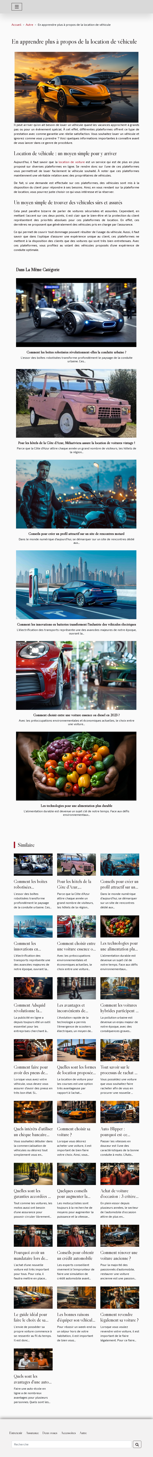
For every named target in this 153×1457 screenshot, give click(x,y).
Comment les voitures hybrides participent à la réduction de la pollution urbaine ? (119, 1013)
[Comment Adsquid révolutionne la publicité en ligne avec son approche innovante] (33, 988)
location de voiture (72, 162)
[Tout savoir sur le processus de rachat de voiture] (119, 1049)
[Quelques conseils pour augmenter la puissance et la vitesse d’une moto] (76, 1173)
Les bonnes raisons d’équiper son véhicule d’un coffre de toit (75, 1320)
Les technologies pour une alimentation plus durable (76, 805)
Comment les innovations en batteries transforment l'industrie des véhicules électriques (76, 624)
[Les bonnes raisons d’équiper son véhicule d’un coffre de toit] (76, 1297)
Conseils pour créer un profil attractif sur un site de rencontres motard (76, 533)
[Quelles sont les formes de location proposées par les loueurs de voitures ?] (76, 1049)
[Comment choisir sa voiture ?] (76, 1111)
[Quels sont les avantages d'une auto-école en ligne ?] (33, 1359)
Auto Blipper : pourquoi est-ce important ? (113, 1134)
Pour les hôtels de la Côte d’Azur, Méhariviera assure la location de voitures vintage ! (76, 442)
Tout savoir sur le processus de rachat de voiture (119, 1072)
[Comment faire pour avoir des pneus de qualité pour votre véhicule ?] (33, 1049)
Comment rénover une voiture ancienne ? (119, 1255)
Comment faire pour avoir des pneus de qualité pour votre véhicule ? (31, 1075)
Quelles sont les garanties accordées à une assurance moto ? (32, 1196)
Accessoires (68, 1433)
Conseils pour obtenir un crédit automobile (75, 1255)
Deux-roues (50, 1433)
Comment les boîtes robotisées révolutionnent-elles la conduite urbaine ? (76, 352)
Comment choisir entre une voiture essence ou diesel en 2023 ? (76, 715)
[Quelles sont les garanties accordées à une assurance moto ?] (33, 1173)
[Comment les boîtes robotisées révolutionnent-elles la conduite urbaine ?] (76, 312)
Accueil (16, 24)
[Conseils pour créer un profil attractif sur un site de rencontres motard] (76, 494)
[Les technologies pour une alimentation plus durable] (76, 766)
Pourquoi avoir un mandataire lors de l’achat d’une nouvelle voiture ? (32, 1261)
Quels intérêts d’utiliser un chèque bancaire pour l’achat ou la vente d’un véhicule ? (33, 1137)
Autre (29, 24)
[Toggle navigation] (17, 6)
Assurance (32, 1433)
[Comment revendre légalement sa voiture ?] (119, 1297)
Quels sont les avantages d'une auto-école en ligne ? (32, 1381)
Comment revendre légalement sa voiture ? (119, 1317)
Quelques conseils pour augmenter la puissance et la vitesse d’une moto (75, 1199)
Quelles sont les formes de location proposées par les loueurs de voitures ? (76, 1075)
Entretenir (15, 1433)
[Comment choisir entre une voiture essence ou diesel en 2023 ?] (76, 675)
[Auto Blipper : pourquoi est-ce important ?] (119, 1111)
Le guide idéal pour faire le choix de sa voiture (30, 1320)
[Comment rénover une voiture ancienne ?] (119, 1235)
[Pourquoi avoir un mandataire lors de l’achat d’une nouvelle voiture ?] (33, 1235)
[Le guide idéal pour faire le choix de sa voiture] (33, 1297)
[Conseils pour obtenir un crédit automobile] (76, 1235)
